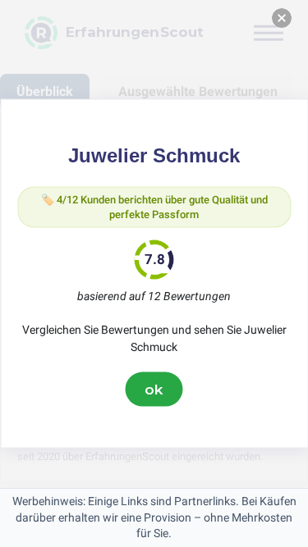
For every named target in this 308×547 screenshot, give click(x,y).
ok (154, 389)
